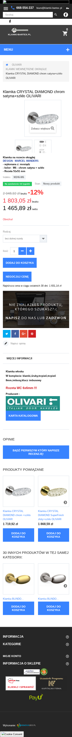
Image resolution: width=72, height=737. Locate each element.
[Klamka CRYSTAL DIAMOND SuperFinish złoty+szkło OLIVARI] (53, 491)
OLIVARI (17, 64)
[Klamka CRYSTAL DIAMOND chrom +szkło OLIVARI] (18, 491)
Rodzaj (7, 231)
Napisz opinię (18, 343)
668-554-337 (25, 7)
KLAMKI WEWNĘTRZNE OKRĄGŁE (26, 69)
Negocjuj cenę (17, 276)
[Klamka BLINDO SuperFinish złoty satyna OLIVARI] (18, 579)
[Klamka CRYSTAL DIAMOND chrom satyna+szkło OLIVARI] (23, 148)
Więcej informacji (19, 358)
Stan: (38, 183)
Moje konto (12, 656)
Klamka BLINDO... (13, 598)
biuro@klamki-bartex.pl (49, 8)
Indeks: (7, 177)
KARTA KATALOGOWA (23, 415)
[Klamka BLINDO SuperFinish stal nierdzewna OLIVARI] (53, 579)
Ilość (5, 251)
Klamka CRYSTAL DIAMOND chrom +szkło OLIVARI (17, 515)
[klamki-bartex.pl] (19, 31)
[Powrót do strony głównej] (7, 64)
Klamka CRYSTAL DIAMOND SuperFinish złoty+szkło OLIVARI (51, 515)
